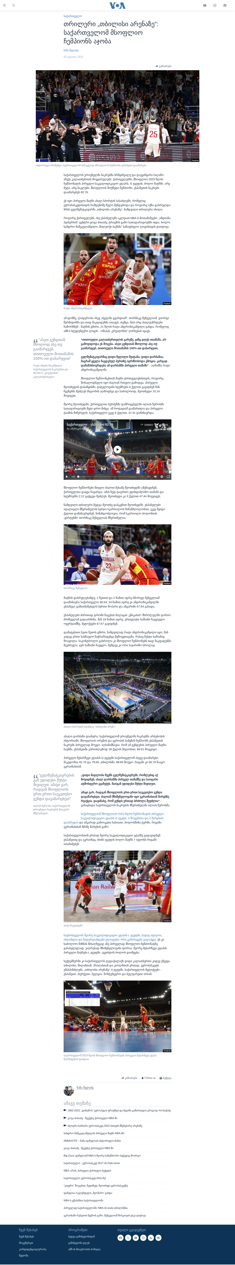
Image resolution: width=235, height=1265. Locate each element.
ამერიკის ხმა (78, 428)
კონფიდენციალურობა (32, 1249)
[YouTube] (205, 5)
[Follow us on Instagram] (143, 1238)
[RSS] (151, 1238)
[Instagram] (215, 5)
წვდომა (23, 1255)
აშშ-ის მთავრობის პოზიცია (84, 1249)
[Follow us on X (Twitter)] (128, 1238)
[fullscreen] (168, 476)
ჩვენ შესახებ (26, 1236)
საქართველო (73, 16)
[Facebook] (225, 5)
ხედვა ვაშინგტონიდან (81, 1236)
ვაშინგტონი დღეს (79, 1243)
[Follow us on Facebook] (121, 1238)
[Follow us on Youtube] (136, 1238)
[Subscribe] (158, 1238)
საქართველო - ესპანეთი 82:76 (90, 424)
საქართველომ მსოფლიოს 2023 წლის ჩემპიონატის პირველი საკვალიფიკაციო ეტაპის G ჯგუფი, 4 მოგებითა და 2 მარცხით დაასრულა (114, 818)
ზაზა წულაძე (71, 50)
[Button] (163, 66)
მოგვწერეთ (26, 1243)
